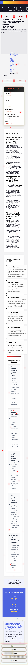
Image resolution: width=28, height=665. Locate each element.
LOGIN (7, 16)
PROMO (15, 645)
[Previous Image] (2, 42)
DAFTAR (20, 16)
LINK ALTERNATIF (15, 657)
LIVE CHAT (15, 661)
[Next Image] (25, 42)
